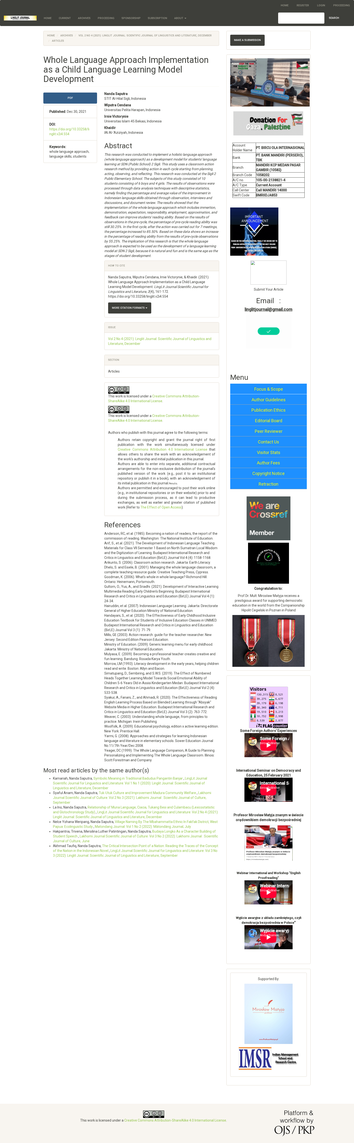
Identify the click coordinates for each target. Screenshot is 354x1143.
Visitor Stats (268, 452)
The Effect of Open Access (161, 507)
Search (334, 18)
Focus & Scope (268, 389)
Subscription (157, 18)
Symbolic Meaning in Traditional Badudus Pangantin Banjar (138, 778)
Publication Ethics (268, 410)
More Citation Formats (128, 307)
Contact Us (268, 441)
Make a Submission (247, 40)
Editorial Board (268, 420)
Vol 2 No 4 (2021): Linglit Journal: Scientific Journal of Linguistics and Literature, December (145, 35)
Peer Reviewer (268, 431)
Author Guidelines (269, 399)
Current (65, 18)
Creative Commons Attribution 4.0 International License (162, 449)
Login (321, 5)
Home (284, 5)
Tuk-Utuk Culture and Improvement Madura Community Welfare (148, 793)
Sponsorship (131, 18)
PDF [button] (70, 98)
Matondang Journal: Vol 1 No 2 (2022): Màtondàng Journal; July (143, 827)
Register (303, 5)
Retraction (268, 484)
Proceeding (341, 5)
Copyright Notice (268, 473)
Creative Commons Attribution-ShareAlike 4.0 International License (175, 1120)
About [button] (179, 18)
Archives (84, 18)
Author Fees (268, 462)
